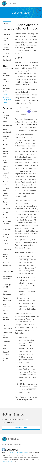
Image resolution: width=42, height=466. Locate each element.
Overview (6, 34)
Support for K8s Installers (6, 47)
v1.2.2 (6, 23)
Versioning (6, 208)
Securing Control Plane (6, 138)
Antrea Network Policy (6, 115)
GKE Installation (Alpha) (6, 88)
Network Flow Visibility (6, 175)
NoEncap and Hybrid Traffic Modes (6, 193)
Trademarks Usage (7, 461)
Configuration (7, 60)
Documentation (21, 427)
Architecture (7, 125)
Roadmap (6, 341)
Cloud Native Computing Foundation (18, 452)
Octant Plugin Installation (6, 256)
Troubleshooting (8, 145)
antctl (5, 121)
